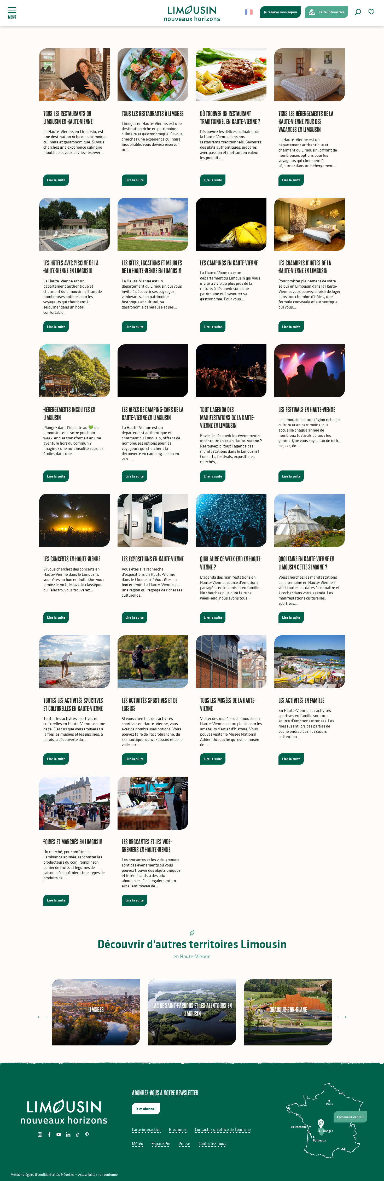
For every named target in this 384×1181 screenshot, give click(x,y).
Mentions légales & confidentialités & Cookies (42, 1174)
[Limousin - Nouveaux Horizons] (192, 13)
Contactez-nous (212, 1143)
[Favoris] (372, 12)
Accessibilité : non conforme (98, 1174)
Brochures (178, 1129)
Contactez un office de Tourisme (223, 1129)
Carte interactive (146, 1129)
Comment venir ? (350, 1117)
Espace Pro (161, 1143)
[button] (358, 12)
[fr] (249, 12)
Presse (184, 1143)
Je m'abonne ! (146, 1108)
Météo (137, 1143)
